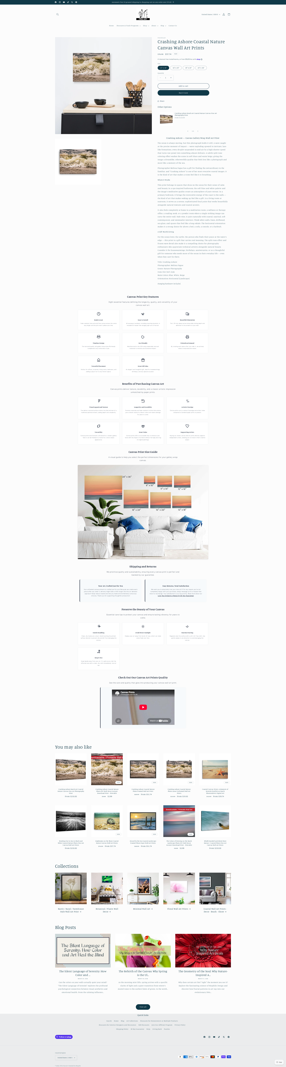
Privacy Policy (180, 1025)
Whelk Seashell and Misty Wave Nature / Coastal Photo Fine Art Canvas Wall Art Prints (215, 843)
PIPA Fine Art (64, 1066)
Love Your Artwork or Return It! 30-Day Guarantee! (176, 596)
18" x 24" (188, 68)
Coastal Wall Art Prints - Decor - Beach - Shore (215, 910)
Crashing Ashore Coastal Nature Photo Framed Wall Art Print (143, 790)
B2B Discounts (144, 1025)
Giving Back (157, 1029)
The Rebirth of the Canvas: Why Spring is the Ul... (143, 973)
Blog (122, 1021)
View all (143, 1007)
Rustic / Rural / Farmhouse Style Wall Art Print (71, 910)
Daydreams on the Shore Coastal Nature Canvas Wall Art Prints (107, 842)
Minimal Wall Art (141, 908)
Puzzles (167, 1029)
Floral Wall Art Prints (177, 908)
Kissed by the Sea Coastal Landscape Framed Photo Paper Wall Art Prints (143, 842)
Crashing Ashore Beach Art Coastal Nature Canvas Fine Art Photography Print (196, 114)
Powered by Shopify (74, 1066)
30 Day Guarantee (137, 1029)
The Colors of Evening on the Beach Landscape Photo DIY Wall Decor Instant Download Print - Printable (179, 843)
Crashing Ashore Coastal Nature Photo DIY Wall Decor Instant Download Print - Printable (106, 791)
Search (109, 1021)
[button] (57, 14)
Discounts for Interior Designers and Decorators (117, 1025)
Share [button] (162, 101)
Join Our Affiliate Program (162, 1025)
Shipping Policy (122, 1029)
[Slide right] (197, 131)
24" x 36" (201, 68)
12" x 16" (163, 68)
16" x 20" (176, 68)
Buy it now (183, 93)
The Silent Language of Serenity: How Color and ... (83, 973)
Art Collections (132, 1021)
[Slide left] (187, 131)
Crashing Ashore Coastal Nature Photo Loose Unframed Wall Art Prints (179, 791)
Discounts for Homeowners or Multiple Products (159, 1021)
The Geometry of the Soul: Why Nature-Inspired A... (203, 973)
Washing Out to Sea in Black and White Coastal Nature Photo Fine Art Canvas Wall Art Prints (71, 843)
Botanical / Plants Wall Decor (107, 910)
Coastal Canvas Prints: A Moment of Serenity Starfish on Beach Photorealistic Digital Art (215, 791)
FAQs (148, 1029)
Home (116, 1021)
